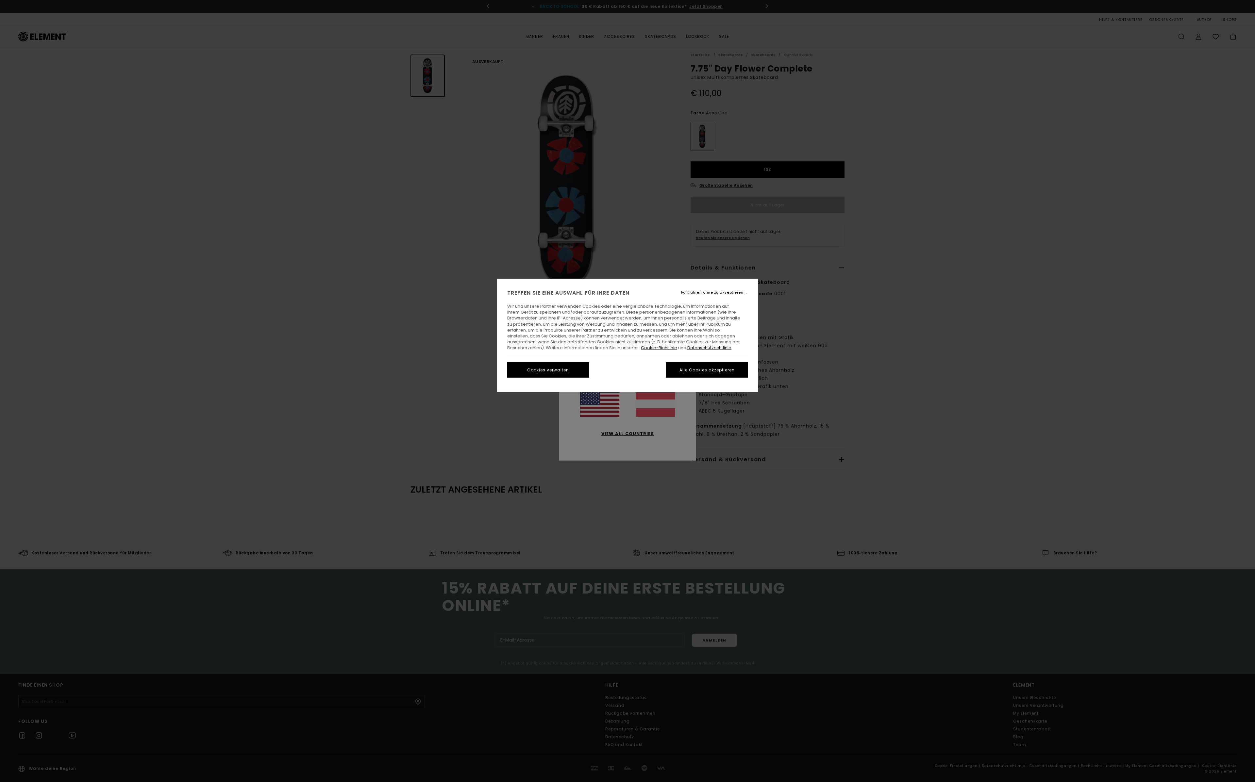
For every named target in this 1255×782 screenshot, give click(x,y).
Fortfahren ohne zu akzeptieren (712, 292)
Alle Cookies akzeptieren (707, 370)
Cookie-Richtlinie (659, 348)
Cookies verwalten (548, 370)
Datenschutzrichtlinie (709, 348)
